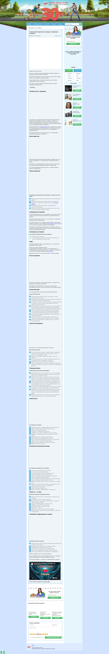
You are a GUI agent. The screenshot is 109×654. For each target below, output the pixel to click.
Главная (29, 24)
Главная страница (31, 27)
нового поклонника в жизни (51, 223)
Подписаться (54, 597)
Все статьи (46, 24)
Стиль (77, 75)
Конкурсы (60, 24)
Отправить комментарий (53, 637)
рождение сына (50, 251)
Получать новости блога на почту (73, 38)
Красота (69, 75)
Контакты (53, 24)
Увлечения (39, 27)
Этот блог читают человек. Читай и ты (54, 592)
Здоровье (69, 73)
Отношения (70, 78)
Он (77, 70)
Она (36, 27)
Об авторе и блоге (38, 24)
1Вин (33, 645)
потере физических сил (44, 126)
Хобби (77, 80)
